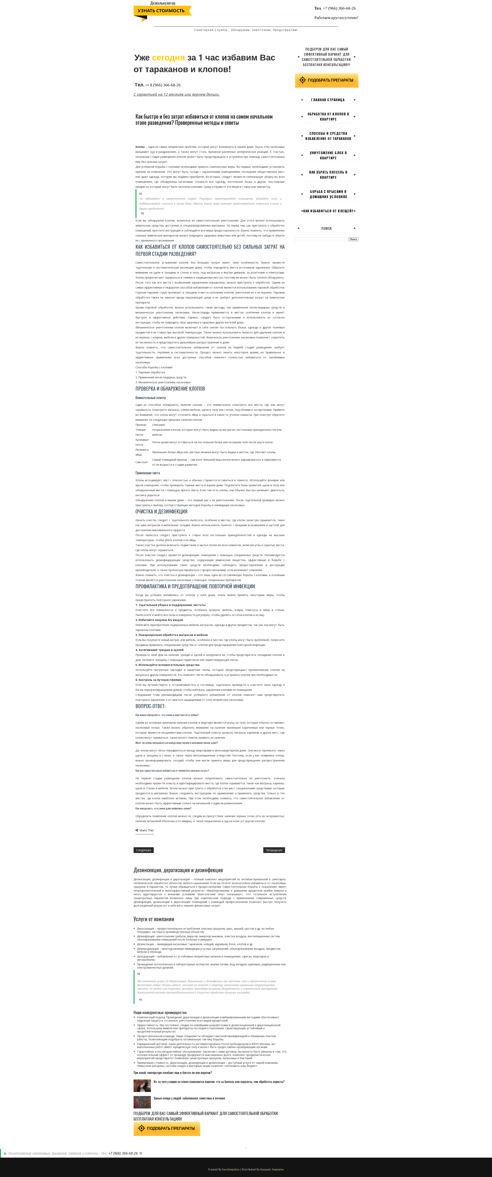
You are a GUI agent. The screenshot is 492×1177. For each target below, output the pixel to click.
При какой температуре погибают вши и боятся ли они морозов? (173, 1072)
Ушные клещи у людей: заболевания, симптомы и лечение (189, 1098)
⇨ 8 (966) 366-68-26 (163, 85)
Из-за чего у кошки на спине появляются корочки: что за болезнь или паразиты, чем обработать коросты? (219, 1081)
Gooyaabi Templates (272, 1169)
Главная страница (328, 99)
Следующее (143, 850)
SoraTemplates (231, 1169)
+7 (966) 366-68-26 (339, 8)
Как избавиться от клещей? (328, 210)
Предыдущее (274, 850)
